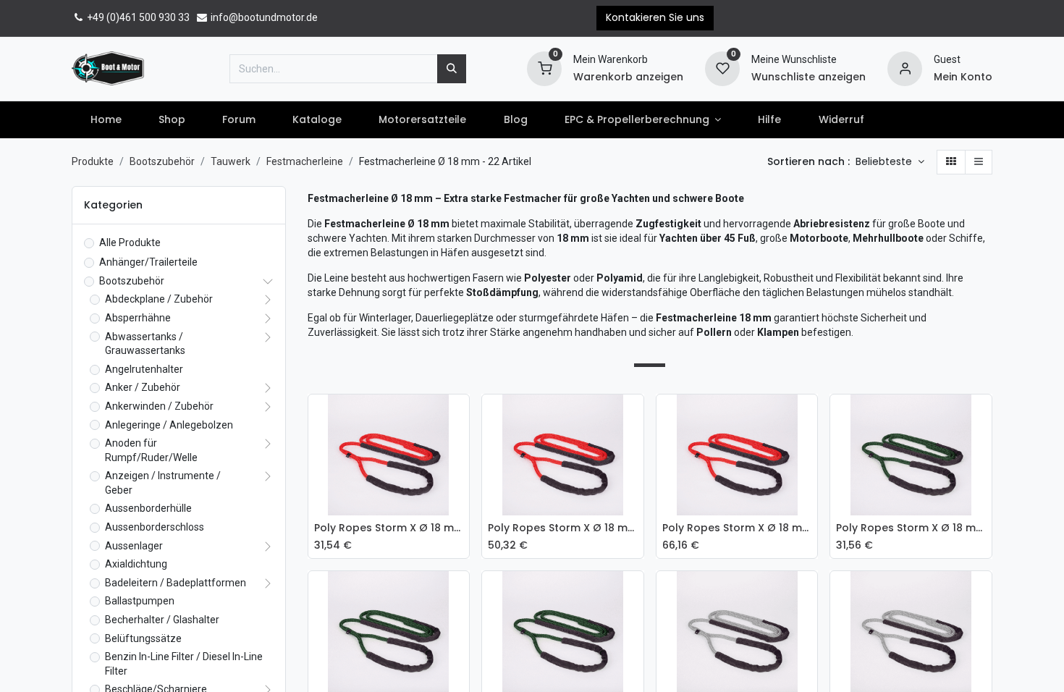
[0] (544, 67)
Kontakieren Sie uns (655, 17)
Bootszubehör (162, 161)
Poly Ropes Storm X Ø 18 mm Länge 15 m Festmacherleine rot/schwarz (737, 528)
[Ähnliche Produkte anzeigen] (461, 513)
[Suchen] (451, 68)
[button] (890, 162)
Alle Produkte (130, 242)
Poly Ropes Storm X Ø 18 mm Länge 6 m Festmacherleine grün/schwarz (911, 528)
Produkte (93, 161)
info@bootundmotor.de (263, 17)
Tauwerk (230, 161)
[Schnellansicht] (461, 416)
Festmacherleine (304, 161)
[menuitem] (106, 120)
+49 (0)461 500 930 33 (137, 17)
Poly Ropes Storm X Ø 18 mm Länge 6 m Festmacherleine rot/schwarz (389, 528)
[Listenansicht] (978, 162)
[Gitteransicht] (951, 162)
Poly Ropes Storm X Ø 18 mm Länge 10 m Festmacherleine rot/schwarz (563, 528)
